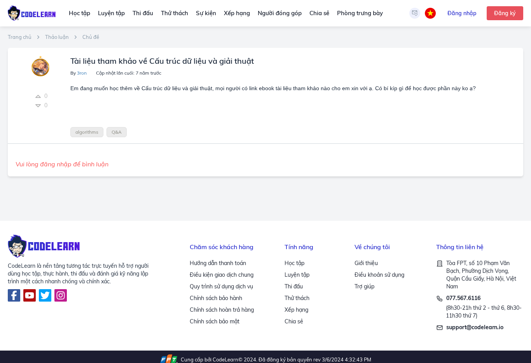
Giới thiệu (366, 263)
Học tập (79, 13)
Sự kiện (206, 13)
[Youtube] (29, 295)
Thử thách (174, 13)
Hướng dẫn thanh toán (218, 263)
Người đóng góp (280, 13)
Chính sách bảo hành (216, 298)
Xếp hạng (237, 13)
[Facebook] (14, 295)
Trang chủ (19, 37)
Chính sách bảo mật (214, 321)
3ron (82, 73)
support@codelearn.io (474, 327)
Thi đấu (143, 13)
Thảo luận (57, 37)
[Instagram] (60, 295)
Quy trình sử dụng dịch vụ (221, 286)
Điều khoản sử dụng (379, 274)
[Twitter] (45, 295)
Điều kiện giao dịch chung (221, 274)
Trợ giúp (364, 286)
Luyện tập (111, 13)
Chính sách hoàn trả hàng (222, 309)
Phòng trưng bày (360, 13)
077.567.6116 (463, 298)
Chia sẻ (319, 13)
